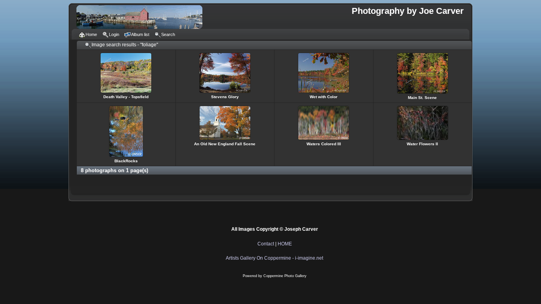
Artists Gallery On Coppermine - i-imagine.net (274, 258)
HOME (285, 244)
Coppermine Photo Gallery (285, 276)
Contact (265, 244)
